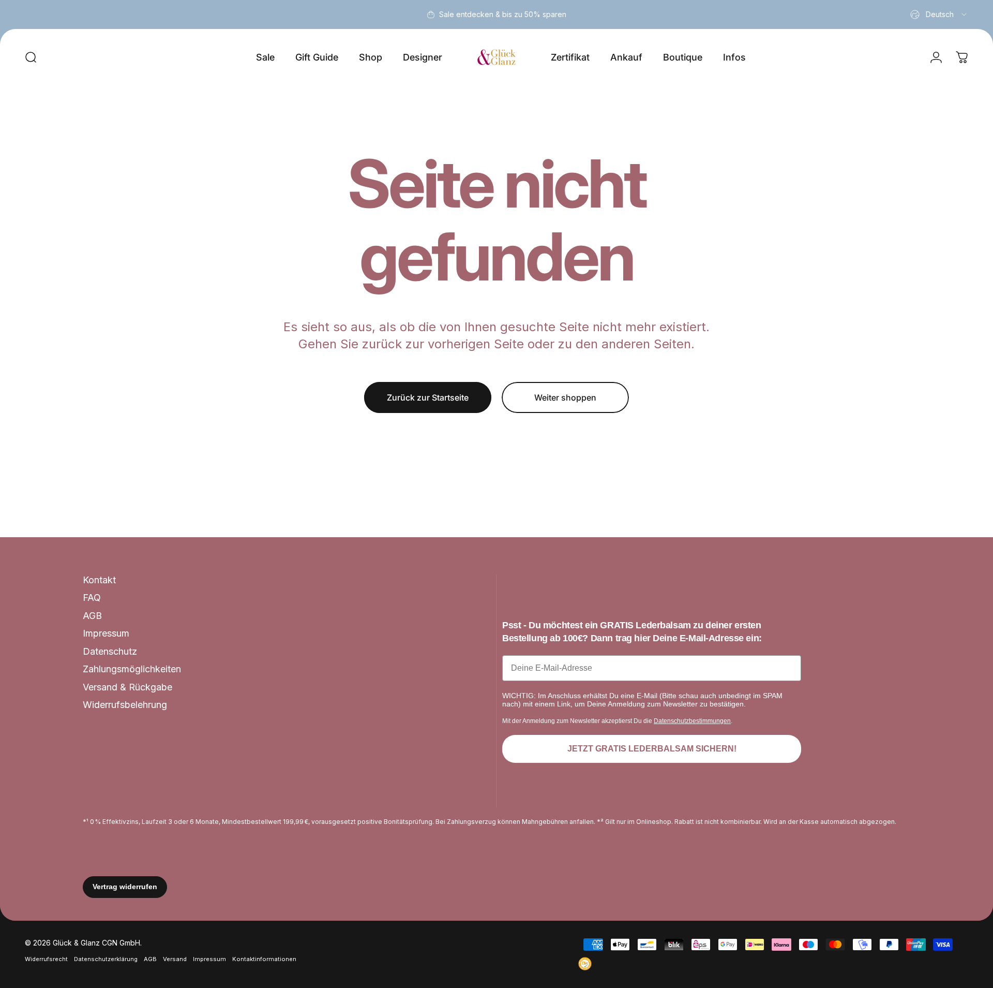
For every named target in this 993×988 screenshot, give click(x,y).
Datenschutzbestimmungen (692, 721)
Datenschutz (110, 651)
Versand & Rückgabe (127, 687)
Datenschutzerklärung (106, 959)
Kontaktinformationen (264, 959)
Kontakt (99, 579)
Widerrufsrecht (46, 959)
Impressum (106, 633)
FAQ (92, 597)
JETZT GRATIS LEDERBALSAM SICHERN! (651, 748)
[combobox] (939, 14)
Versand (175, 959)
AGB (92, 615)
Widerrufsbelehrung (125, 704)
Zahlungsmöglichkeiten (132, 668)
